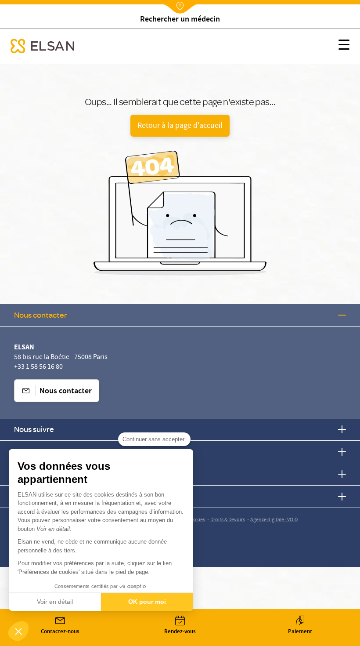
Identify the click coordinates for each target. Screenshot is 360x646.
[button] (18, 631)
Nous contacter (40, 315)
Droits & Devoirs (227, 520)
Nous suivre (34, 429)
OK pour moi (147, 601)
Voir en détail (55, 601)
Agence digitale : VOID (274, 520)
